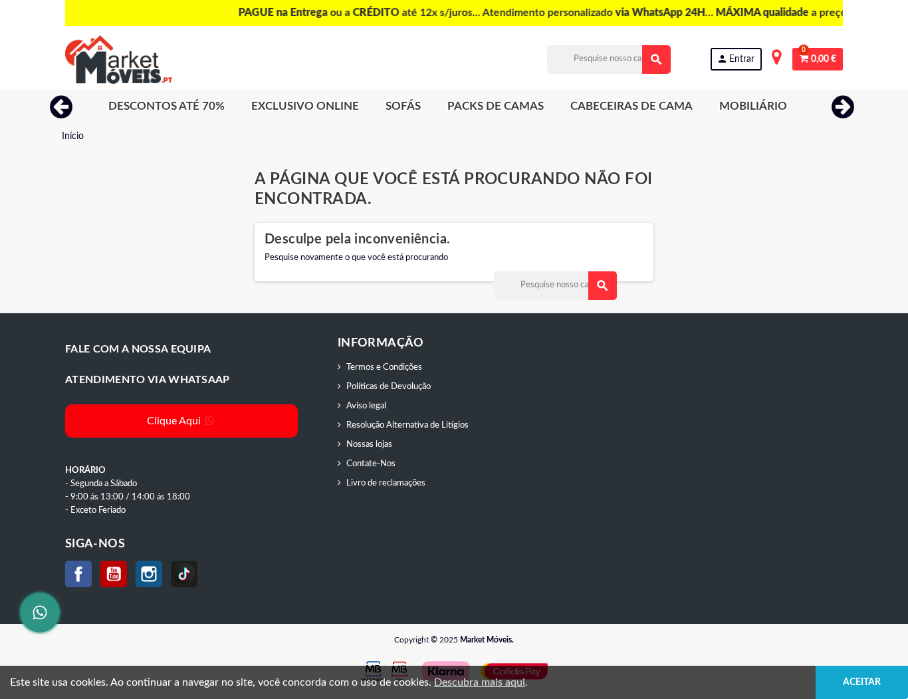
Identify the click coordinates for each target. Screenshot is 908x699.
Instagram (149, 574)
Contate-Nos (371, 464)
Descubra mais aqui (479, 682)
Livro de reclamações (385, 483)
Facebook (78, 574)
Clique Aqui (175, 421)
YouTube (113, 574)
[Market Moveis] (118, 59)
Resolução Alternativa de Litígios (407, 425)
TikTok (184, 574)
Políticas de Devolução (388, 386)
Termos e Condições (384, 367)
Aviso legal (366, 406)
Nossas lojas (369, 444)
